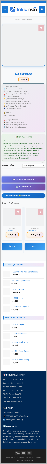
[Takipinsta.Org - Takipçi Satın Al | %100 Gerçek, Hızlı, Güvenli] (23, 9)
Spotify (24, 19)
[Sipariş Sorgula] (42, 452)
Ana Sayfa (17, 19)
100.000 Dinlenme (34, 231)
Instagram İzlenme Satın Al (13, 387)
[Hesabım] (42, 446)
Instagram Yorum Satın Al (13, 390)
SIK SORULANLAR (35, 457)
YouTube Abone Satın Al (12, 401)
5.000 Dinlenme (12, 231)
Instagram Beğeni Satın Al (13, 383)
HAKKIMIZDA (23, 457)
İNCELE (12, 246)
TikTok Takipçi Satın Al (12, 394)
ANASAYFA (9, 457)
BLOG (16, 457)
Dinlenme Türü (8, 165)
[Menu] (5, 9)
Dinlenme (29, 19)
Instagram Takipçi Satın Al (13, 379)
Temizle (42, 162)
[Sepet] (42, 9)
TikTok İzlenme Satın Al (12, 398)
